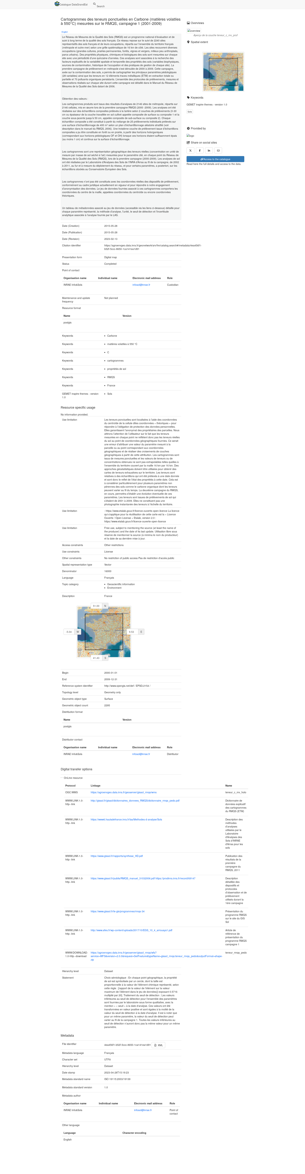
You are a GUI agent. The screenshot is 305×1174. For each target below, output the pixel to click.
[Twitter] (190, 150)
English (65, 31)
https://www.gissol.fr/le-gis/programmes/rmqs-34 (118, 911)
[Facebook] (200, 150)
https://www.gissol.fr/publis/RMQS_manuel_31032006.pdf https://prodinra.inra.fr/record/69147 (143, 878)
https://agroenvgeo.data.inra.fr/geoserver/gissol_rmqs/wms (124, 792)
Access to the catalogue (217, 159)
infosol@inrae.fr (141, 284)
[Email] (218, 150)
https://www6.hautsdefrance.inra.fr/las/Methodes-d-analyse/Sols (126, 819)
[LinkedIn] (209, 150)
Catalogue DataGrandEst (73, 4)
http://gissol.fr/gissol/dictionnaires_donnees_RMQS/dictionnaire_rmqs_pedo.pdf (135, 800)
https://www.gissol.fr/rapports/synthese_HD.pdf (117, 856)
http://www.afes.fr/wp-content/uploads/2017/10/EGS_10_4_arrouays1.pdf (131, 930)
